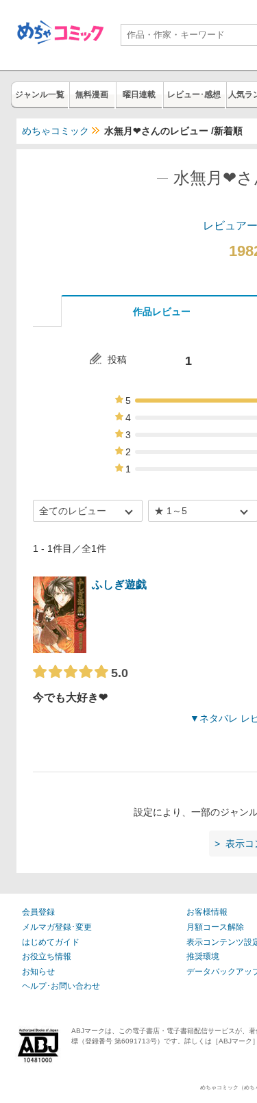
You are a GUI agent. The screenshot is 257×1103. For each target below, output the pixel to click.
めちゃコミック (55, 130)
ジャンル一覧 (39, 94)
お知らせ (38, 971)
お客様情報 (207, 912)
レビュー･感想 (194, 94)
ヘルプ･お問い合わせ (61, 986)
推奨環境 (202, 956)
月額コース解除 (215, 927)
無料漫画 (91, 94)
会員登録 (38, 912)
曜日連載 (139, 94)
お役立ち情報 (46, 956)
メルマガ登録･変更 (57, 927)
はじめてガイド (50, 942)
